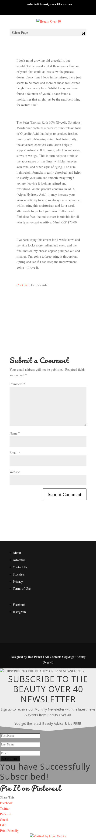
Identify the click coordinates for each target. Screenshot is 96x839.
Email (15, 452)
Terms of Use (22, 588)
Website (15, 472)
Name (15, 433)
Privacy (18, 581)
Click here (23, 285)
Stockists (18, 574)
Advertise (19, 560)
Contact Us (20, 567)
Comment (17, 384)
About (17, 552)
